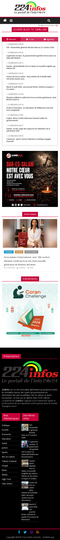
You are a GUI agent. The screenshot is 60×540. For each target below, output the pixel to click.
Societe (19, 252)
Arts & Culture (31, 252)
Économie (6, 434)
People (5, 465)
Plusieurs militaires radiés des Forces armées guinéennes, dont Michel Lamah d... (31, 98)
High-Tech (6, 479)
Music (4, 470)
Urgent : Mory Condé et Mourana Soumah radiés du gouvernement (26, 119)
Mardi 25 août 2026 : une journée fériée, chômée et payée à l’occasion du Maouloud (30, 512)
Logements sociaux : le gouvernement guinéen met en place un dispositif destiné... (31, 57)
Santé (4, 443)
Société (5, 429)
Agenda (50, 39)
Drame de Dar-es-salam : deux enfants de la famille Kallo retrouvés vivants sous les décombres (29, 491)
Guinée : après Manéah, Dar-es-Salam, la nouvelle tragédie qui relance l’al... (30, 67)
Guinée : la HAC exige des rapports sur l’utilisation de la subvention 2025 (28, 130)
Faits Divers (7, 483)
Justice (5, 447)
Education (6, 438)
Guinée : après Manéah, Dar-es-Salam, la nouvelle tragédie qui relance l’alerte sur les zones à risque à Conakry (29, 470)
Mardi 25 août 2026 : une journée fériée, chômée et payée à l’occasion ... (29, 88)
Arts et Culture (8, 456)
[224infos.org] (5, 20)
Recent (12, 39)
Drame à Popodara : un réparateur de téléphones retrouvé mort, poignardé (29, 109)
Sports (5, 452)
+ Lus (31, 39)
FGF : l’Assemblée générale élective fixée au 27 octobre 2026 (30, 47)
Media (4, 474)
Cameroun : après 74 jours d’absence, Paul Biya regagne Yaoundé (28, 140)
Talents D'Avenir (9, 461)
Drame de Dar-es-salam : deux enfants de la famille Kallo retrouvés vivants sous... (28, 77)
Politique (8, 252)
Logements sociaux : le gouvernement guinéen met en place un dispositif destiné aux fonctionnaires (29, 449)
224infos (22, 267)
